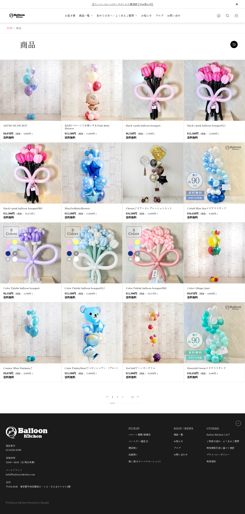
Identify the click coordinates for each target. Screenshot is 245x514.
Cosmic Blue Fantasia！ (18, 368)
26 (132, 397)
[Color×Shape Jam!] (214, 253)
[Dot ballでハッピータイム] (153, 332)
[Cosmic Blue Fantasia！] (30, 332)
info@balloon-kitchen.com (20, 474)
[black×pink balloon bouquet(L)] (214, 90)
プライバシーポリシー (218, 454)
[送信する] (218, 15)
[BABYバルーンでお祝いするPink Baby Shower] (92, 90)
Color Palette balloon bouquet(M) (146, 288)
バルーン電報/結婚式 (139, 434)
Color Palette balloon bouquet (21, 288)
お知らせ (178, 441)
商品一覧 (178, 434)
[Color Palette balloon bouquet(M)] (153, 253)
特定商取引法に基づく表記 (220, 448)
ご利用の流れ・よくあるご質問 (222, 441)
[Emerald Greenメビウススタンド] (214, 332)
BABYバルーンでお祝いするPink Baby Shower (87, 127)
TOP (9, 28)
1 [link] (112, 397)
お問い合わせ (181, 454)
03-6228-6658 (13, 450)
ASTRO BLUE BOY (15, 125)
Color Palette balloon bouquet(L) (84, 288)
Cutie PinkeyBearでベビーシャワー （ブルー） (92, 368)
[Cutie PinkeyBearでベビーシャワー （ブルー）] (92, 332)
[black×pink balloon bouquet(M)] (30, 173)
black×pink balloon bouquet (143, 125)
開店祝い (133, 448)
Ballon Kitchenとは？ (218, 434)
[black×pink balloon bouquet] (153, 90)
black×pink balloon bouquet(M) (22, 208)
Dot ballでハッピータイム (140, 368)
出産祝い (133, 454)
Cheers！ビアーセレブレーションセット (149, 208)
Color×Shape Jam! (198, 288)
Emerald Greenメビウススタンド (206, 368)
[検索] (227, 15)
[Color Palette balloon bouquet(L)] (92, 253)
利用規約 (211, 461)
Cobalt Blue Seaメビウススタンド (206, 208)
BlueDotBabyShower (77, 208)
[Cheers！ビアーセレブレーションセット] (153, 173)
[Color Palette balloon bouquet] (30, 253)
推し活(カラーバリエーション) (144, 461)
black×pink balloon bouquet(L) (206, 125)
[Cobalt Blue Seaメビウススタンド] (214, 173)
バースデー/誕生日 (138, 441)
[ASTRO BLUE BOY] (30, 90)
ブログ (177, 448)
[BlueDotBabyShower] (92, 173)
